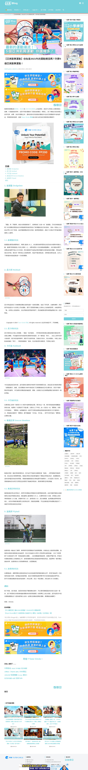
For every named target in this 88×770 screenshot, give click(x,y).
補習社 (78, 480)
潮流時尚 (10, 14)
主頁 (5, 14)
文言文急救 (67, 475)
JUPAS (77, 458)
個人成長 (72, 463)
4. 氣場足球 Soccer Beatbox (14, 176)
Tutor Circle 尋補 (27, 117)
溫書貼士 (66, 477)
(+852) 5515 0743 (50, 759)
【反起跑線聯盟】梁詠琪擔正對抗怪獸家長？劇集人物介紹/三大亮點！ (13, 721)
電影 (71, 485)
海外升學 (77, 475)
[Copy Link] (54, 105)
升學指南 (77, 463)
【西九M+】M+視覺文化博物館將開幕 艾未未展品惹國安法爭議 (52, 742)
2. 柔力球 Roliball (11, 171)
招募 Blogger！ (30, 761)
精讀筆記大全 (76, 477)
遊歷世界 (66, 485)
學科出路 (77, 468)
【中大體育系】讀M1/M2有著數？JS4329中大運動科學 (22, 610)
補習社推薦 (67, 482)
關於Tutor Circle (30, 759)
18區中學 (72, 453)
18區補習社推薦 (74, 456)
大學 (65, 465)
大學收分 (76, 465)
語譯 (72, 482)
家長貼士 (66, 470)
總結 (6, 180)
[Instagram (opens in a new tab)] (83, 3)
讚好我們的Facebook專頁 (74, 490)
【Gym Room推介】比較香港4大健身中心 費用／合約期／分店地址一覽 (28, 613)
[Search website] (63, 10)
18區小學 (78, 453)
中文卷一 (66, 463)
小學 (71, 470)
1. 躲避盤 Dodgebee (12, 169)
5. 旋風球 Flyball (10, 178)
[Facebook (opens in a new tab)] (80, 3)
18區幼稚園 (67, 456)
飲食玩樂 (76, 485)
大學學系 (70, 465)
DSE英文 (72, 458)
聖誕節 (66, 480)
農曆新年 (77, 482)
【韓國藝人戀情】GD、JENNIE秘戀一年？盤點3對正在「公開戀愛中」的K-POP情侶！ (52, 721)
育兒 (70, 480)
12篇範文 (66, 453)
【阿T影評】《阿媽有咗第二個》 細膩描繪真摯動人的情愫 (33, 742)
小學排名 (76, 470)
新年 (72, 475)
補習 (74, 480)
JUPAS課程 (67, 460)
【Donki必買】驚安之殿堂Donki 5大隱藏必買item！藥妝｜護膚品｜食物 (33, 721)
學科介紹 (72, 468)
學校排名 (66, 468)
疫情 (71, 477)
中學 (72, 460)
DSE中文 (66, 458)
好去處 (81, 465)
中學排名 (77, 460)
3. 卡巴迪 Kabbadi (11, 173)
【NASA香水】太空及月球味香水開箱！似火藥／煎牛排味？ (13, 742)
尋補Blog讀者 (7, 69)
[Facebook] (60, 105)
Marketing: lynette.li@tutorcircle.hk (53, 761)
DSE (80, 456)
